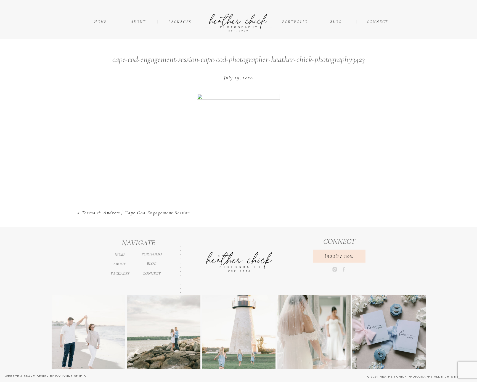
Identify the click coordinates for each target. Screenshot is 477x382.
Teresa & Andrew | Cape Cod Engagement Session (136, 213)
